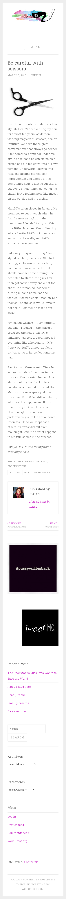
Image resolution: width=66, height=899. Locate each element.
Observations (17, 466)
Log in (12, 816)
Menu (35, 47)
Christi (36, 75)
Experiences (31, 461)
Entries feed (16, 825)
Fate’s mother (17, 711)
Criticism (14, 472)
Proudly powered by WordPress (33, 879)
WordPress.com (32, 888)
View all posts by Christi (39, 504)
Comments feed (18, 833)
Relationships (42, 472)
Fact (44, 461)
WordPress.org (17, 841)
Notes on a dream (17, 525)
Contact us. (31, 862)
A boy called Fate (19, 686)
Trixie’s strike (51, 525)
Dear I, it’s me (17, 695)
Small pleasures (18, 703)
